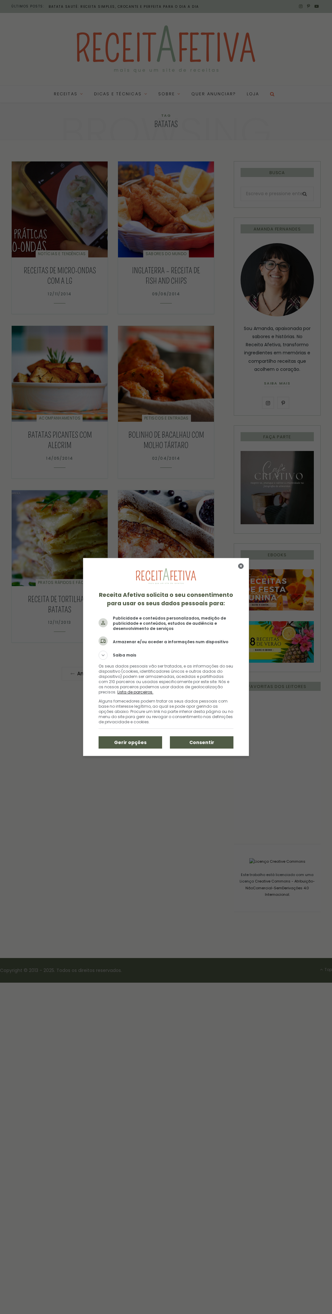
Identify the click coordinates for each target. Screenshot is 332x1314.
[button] (166, 655)
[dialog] (166, 657)
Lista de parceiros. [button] (135, 692)
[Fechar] (240, 566)
